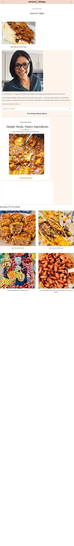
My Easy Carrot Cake (19, 47)
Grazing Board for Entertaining (17, 290)
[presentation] (19, 33)
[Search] (70, 109)
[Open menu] (3, 2)
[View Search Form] (71, 2)
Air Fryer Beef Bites (17, 248)
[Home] (33, 8)
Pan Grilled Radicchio (56, 248)
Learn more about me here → (11, 104)
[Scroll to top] (70, 540)
